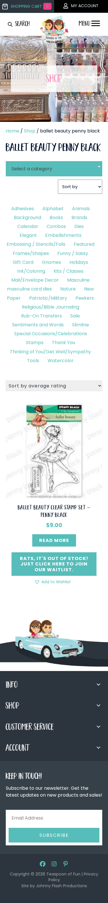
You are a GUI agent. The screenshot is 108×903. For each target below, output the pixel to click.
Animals (81, 208)
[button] (52, 582)
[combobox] (54, 165)
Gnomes (51, 262)
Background (27, 217)
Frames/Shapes (31, 253)
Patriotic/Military (48, 298)
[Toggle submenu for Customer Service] (98, 726)
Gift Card (23, 262)
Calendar (27, 226)
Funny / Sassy (72, 253)
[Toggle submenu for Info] (98, 684)
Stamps (34, 342)
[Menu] (95, 25)
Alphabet (53, 208)
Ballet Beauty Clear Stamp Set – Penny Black (54, 512)
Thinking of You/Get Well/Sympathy (50, 351)
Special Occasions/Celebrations (50, 333)
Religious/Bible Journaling (50, 307)
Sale (75, 316)
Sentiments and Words (38, 324)
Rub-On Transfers (41, 316)
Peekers (84, 298)
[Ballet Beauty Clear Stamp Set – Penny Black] (54, 450)
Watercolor (61, 360)
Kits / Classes (69, 271)
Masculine (78, 280)
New (89, 289)
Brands (79, 217)
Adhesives (22, 208)
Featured (84, 244)
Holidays (78, 262)
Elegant (28, 235)
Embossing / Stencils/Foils (36, 244)
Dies (79, 226)
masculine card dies (29, 289)
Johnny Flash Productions (61, 886)
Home (12, 131)
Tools (33, 360)
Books (56, 217)
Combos (56, 226)
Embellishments (63, 235)
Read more (54, 540)
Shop (29, 131)
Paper (14, 298)
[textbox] (54, 168)
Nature (68, 289)
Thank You (63, 342)
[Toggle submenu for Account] (98, 747)
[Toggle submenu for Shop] (98, 705)
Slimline (80, 324)
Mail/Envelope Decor (35, 280)
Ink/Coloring (31, 271)
